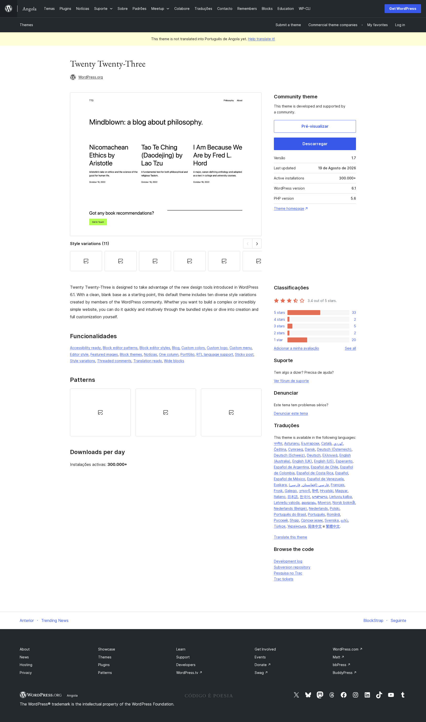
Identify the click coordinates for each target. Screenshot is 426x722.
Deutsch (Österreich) (334, 449)
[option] (100, 412)
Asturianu (291, 443)
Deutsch (313, 455)
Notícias (150, 354)
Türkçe (279, 526)
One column (168, 354)
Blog (175, 348)
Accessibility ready (85, 348)
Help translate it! (261, 39)
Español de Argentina (291, 467)
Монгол (324, 502)
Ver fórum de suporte (291, 381)
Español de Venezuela (325, 479)
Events (260, 657)
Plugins (104, 665)
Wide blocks (174, 361)
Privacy (26, 672)
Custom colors (193, 348)
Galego (291, 491)
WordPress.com (348, 649)
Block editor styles (155, 348)
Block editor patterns (120, 348)
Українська (296, 526)
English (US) (324, 461)
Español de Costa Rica (315, 473)
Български (310, 443)
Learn (180, 649)
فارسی (295, 485)
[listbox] (166, 412)
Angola (72, 695)
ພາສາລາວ (319, 496)
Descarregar (315, 143)
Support (183, 657)
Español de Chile (324, 467)
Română (333, 514)
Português (316, 514)
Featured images (104, 354)
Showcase (106, 649)
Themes (26, 25)
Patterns (105, 672)
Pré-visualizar (315, 126)
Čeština (280, 449)
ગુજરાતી (304, 491)
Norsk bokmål (344, 502)
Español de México (289, 479)
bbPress (342, 665)
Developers (185, 665)
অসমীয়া (278, 443)
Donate (263, 665)
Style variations (82, 361)
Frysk (278, 491)
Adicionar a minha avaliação (296, 348)
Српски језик (312, 520)
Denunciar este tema (291, 413)
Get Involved (265, 649)
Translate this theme (290, 537)
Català (326, 443)
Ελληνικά (329, 455)
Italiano (279, 496)
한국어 (305, 496)
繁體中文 (333, 526)
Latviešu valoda (287, 502)
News (24, 657)
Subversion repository (292, 567)
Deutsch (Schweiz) (289, 455)
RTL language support (214, 354)
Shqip (294, 520)
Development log (288, 561)
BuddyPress (345, 672)
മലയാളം (309, 502)
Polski (334, 508)
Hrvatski (326, 491)
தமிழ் (344, 520)
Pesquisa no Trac (288, 573)
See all (350, 348)
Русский (281, 520)
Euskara (280, 485)
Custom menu (241, 348)
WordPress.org (90, 77)
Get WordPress (402, 8)
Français (337, 485)
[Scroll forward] (257, 243)
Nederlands (318, 508)
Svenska (332, 520)
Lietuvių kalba (340, 496)
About (25, 649)
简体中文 (315, 526)
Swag (261, 672)
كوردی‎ (338, 443)
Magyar (341, 491)
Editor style (79, 354)
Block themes (131, 354)
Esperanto (344, 461)
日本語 (292, 496)
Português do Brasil (290, 514)
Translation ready (147, 361)
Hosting (26, 665)
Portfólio (187, 354)
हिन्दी (315, 491)
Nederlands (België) (290, 508)
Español (341, 473)
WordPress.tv (189, 672)
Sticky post (244, 354)
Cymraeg (295, 449)
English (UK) (302, 461)
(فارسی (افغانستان (309, 485)
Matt (338, 657)
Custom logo (217, 348)
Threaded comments (114, 361)
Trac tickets (283, 579)
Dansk (310, 449)
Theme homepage (289, 208)
